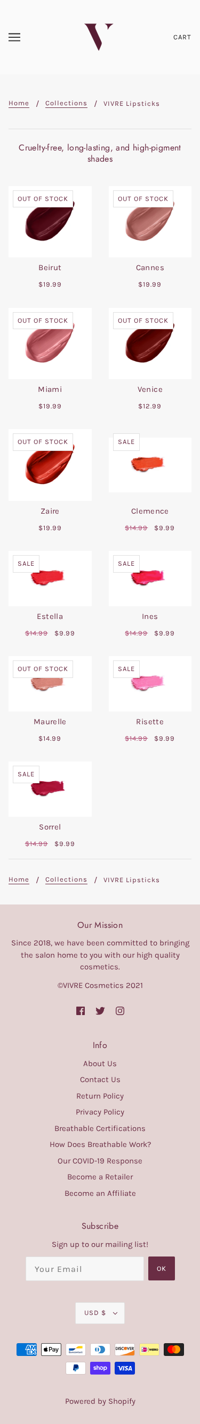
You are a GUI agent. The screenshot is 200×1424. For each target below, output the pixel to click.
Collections (66, 103)
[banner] (98, 36)
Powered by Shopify (100, 1401)
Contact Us (100, 1079)
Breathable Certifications (100, 1128)
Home (19, 103)
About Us (100, 1063)
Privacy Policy (100, 1112)
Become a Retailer (100, 1177)
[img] (80, 1010)
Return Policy (100, 1096)
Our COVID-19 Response (100, 1161)
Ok (161, 1268)
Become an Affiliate (100, 1193)
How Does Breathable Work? (100, 1144)
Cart (182, 37)
